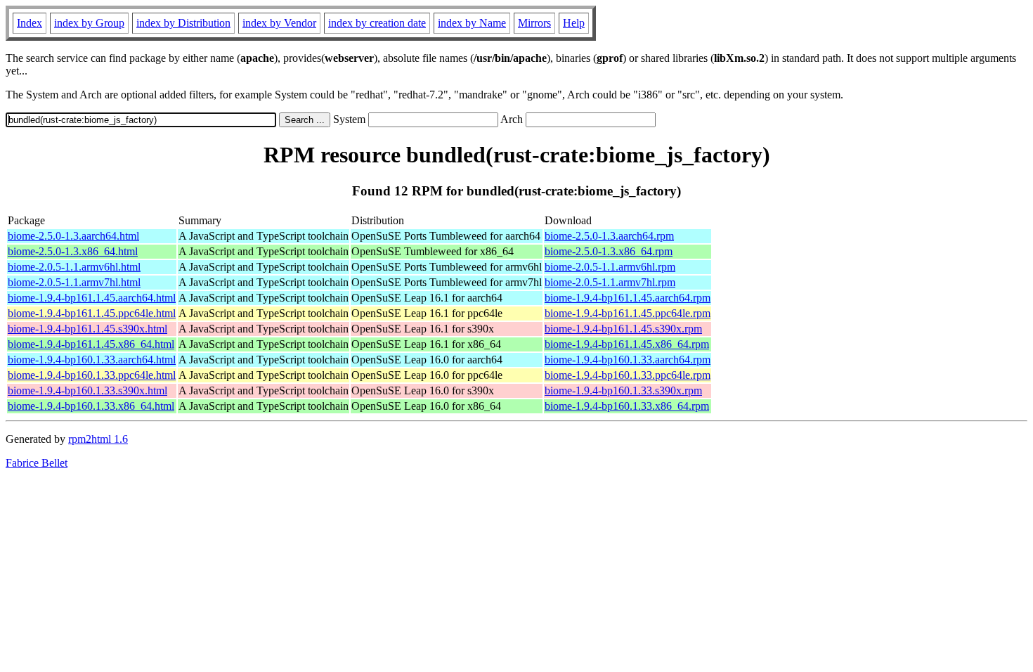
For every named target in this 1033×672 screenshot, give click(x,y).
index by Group (89, 23)
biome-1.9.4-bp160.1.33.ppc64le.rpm (627, 375)
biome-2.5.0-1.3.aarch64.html (73, 236)
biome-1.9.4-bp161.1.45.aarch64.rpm (627, 298)
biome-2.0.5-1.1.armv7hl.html (74, 282)
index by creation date (377, 23)
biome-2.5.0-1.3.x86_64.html (73, 251)
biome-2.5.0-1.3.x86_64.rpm (609, 251)
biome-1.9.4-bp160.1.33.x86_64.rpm (627, 406)
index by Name (472, 23)
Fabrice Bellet (36, 463)
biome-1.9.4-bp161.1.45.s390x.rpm (623, 329)
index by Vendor (279, 23)
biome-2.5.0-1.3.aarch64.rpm (609, 236)
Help (574, 23)
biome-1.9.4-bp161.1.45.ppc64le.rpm (627, 313)
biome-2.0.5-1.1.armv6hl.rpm (610, 267)
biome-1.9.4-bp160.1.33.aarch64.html (92, 360)
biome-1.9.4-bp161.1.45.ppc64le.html (92, 313)
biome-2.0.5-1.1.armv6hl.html (74, 267)
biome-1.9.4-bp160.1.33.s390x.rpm (623, 390)
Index (29, 23)
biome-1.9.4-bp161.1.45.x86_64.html (91, 344)
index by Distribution (183, 23)
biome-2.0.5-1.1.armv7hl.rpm (610, 282)
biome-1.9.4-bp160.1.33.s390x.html (87, 390)
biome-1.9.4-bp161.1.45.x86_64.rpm (627, 344)
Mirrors (534, 23)
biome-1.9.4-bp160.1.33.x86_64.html (91, 406)
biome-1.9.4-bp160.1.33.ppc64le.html (92, 375)
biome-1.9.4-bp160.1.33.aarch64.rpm (627, 360)
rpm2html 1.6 (98, 439)
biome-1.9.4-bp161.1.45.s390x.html (87, 329)
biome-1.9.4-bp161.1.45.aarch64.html (92, 298)
